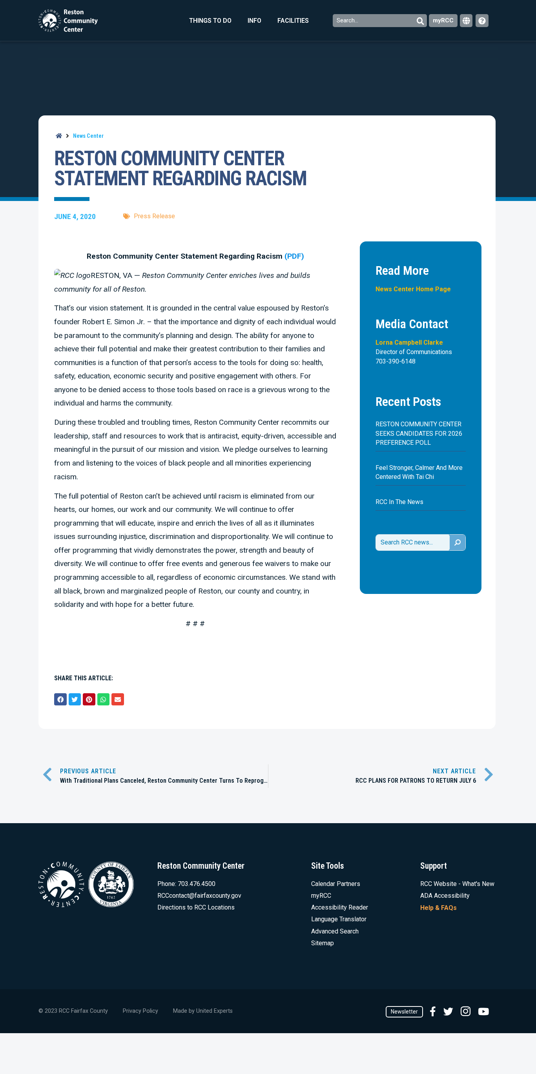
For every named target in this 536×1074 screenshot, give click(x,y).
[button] (60, 699)
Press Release (154, 216)
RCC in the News (399, 502)
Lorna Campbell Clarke (409, 342)
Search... (348, 20)
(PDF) (294, 256)
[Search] (457, 542)
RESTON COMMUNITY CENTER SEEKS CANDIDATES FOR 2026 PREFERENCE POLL (419, 433)
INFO (254, 20)
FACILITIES (293, 20)
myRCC (443, 20)
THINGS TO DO (210, 20)
